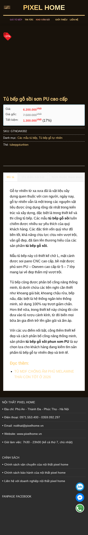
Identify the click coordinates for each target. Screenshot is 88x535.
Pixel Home (44, 7)
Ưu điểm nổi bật (33, 177)
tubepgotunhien (19, 144)
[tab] (10, 176)
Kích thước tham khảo (67, 177)
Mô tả (10, 177)
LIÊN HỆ (74, 19)
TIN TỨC (29, 19)
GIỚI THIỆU (61, 19)
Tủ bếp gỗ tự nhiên (50, 137)
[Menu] (7, 7)
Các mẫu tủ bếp (27, 137)
